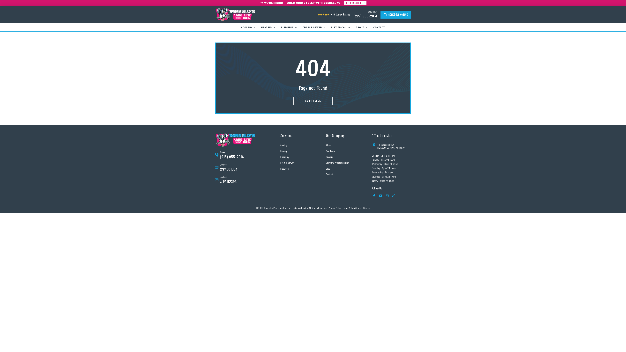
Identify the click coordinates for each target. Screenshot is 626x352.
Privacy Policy (334, 208)
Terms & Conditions (352, 208)
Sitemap (366, 208)
